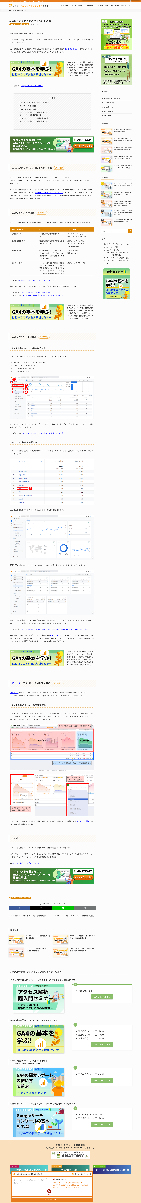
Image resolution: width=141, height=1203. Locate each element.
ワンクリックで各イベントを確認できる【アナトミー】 (43, 433)
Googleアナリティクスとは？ (32, 85)
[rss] (131, 1)
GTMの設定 (108, 107)
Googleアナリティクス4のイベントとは (34, 102)
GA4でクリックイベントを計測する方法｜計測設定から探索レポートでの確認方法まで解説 (54, 629)
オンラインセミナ (71, 49)
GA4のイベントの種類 (28, 106)
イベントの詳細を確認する (32, 115)
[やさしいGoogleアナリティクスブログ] (29, 5)
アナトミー (17, 683)
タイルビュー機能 (82, 821)
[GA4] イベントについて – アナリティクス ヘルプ (37, 280)
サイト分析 (109, 111)
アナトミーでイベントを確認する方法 (34, 118)
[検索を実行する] (130, 231)
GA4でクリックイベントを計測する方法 (35, 292)
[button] (19, 908)
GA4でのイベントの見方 (29, 109)
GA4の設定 (109, 103)
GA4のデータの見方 (16, 24)
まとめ (22, 124)
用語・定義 (25, 24)
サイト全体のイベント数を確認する (35, 112)
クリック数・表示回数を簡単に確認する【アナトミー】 (43, 295)
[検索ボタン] (130, 5)
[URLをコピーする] (85, 908)
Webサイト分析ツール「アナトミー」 (49, 192)
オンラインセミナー (57, 635)
